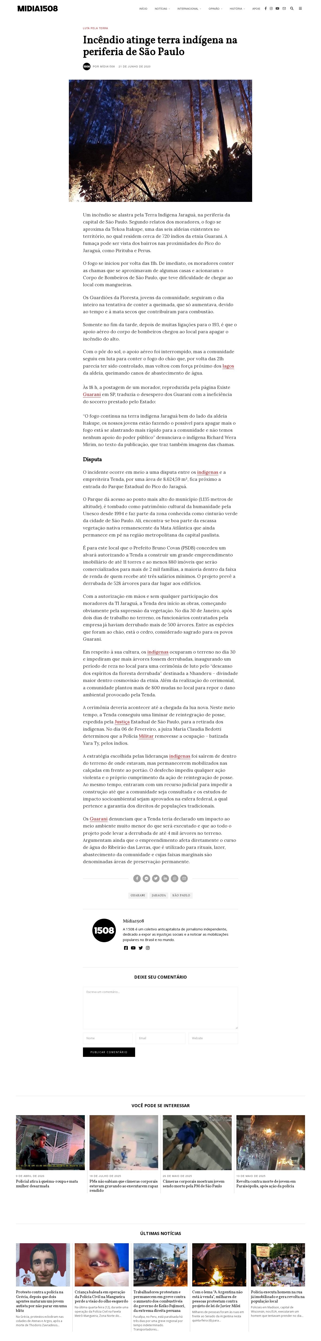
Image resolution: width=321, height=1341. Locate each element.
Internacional (187, 8)
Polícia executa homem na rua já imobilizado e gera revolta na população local (278, 1297)
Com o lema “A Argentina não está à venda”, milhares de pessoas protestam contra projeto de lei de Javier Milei (217, 1299)
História (236, 8)
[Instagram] (271, 8)
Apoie (256, 8)
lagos (228, 366)
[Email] (284, 8)
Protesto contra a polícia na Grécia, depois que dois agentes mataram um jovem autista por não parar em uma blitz (41, 1302)
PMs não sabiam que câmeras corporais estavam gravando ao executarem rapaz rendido (124, 1186)
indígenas (207, 472)
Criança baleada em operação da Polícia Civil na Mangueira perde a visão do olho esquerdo (101, 1297)
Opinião (214, 8)
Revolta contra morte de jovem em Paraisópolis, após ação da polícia (266, 1184)
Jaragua (159, 896)
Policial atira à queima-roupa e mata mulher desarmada (47, 1184)
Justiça (122, 722)
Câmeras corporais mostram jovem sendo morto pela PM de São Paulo (193, 1184)
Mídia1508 (133, 921)
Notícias (161, 8)
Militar (146, 736)
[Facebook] (265, 8)
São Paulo (181, 896)
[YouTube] (277, 8)
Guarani (92, 394)
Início (143, 8)
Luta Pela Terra (95, 28)
